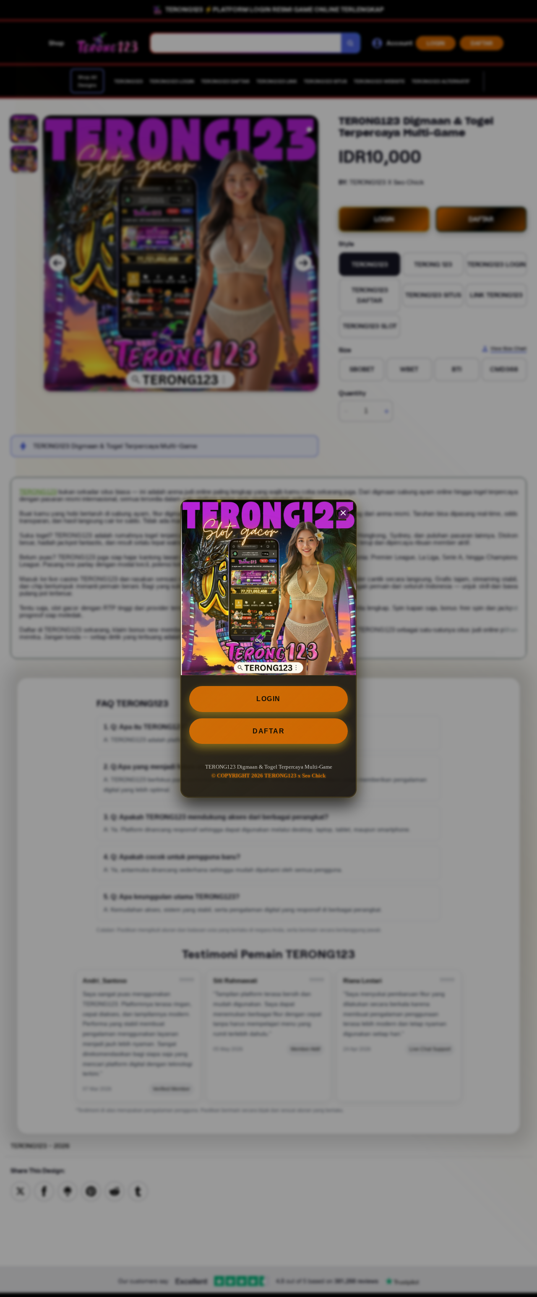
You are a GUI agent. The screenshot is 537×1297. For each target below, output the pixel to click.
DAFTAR (268, 731)
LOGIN (268, 698)
